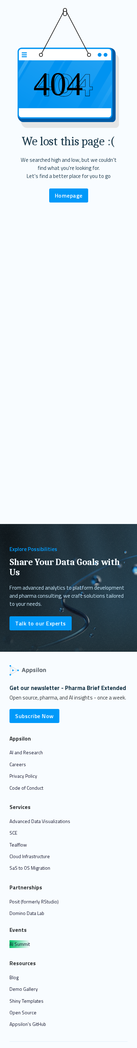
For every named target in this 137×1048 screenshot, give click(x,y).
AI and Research (26, 752)
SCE (13, 832)
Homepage (69, 195)
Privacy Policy (23, 776)
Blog (14, 977)
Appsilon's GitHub (27, 1024)
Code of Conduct (26, 787)
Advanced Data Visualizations (39, 821)
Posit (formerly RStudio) (34, 901)
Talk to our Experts (40, 623)
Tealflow (18, 844)
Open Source (23, 1012)
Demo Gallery (23, 989)
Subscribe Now (34, 716)
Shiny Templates (26, 1000)
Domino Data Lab (26, 913)
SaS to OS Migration (29, 867)
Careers (17, 764)
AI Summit (19, 944)
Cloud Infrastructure (29, 856)
